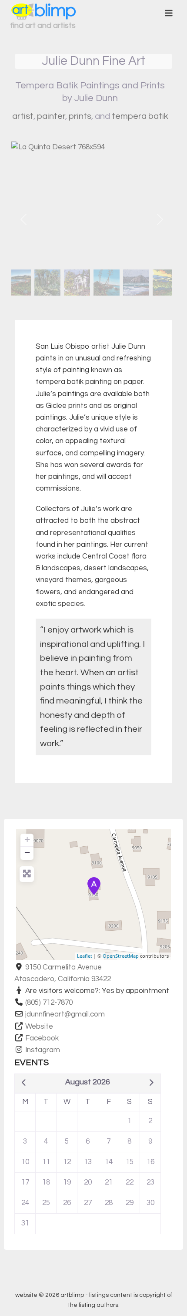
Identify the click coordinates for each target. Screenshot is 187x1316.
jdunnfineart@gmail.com (65, 1014)
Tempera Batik (140, 116)
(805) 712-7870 (49, 1002)
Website (39, 1026)
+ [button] (27, 839)
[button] (23, 219)
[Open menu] (168, 13)
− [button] (27, 852)
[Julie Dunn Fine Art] (94, 886)
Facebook (42, 1038)
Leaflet (84, 956)
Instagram (42, 1050)
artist (22, 116)
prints (80, 116)
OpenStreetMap (121, 956)
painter (51, 116)
